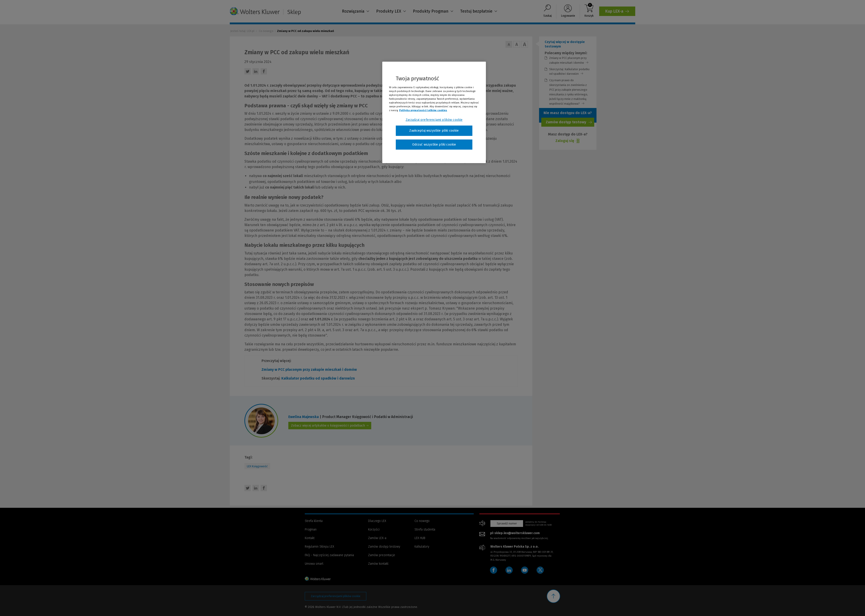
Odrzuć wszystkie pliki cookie (434, 144)
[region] (434, 112)
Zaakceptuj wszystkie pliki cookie (434, 131)
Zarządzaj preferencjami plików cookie (434, 120)
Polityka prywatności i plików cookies (423, 110)
